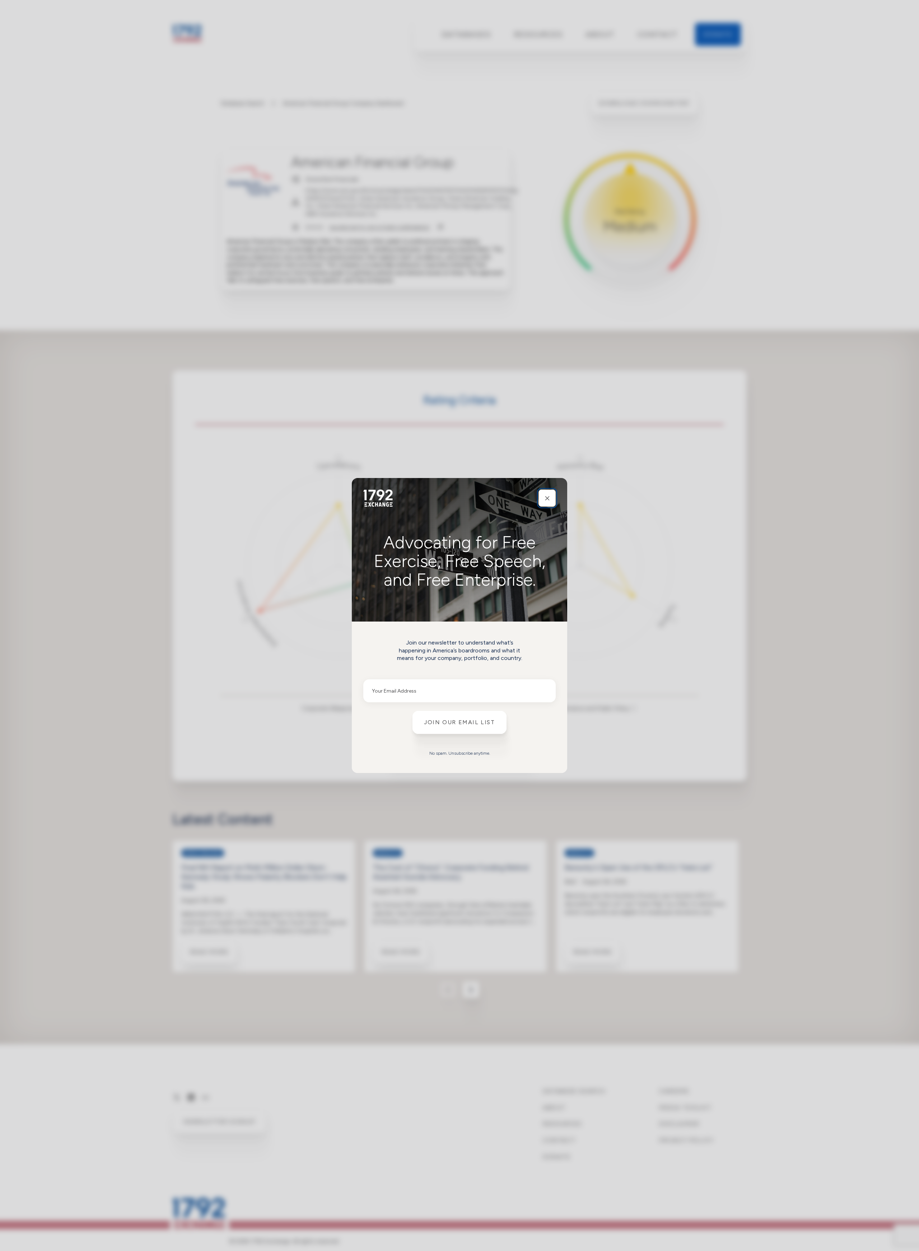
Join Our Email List (459, 722)
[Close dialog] (547, 498)
